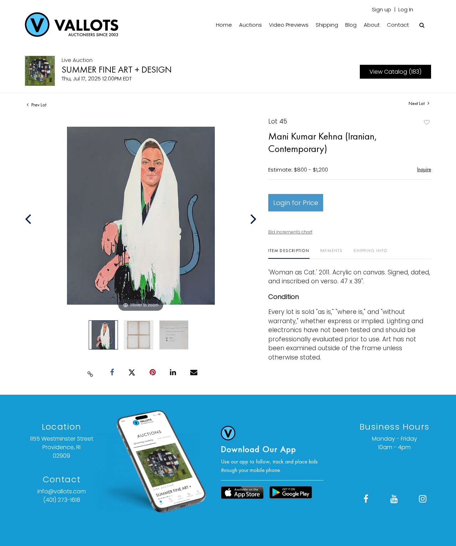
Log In (405, 9)
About (372, 24)
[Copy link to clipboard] (90, 372)
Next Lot (417, 103)
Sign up (381, 9)
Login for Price (295, 202)
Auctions (250, 24)
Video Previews (289, 24)
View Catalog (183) (395, 72)
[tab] (289, 253)
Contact (398, 24)
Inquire (424, 169)
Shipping (327, 24)
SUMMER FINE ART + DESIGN (117, 69)
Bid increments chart (290, 232)
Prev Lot (38, 104)
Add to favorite (427, 122)
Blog (351, 24)
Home (224, 24)
